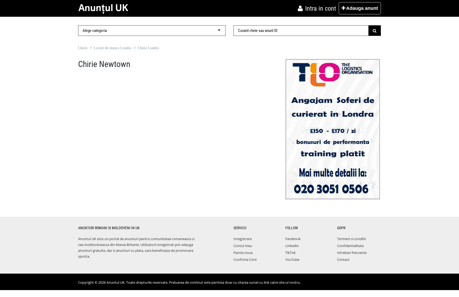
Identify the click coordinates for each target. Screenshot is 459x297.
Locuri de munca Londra (112, 48)
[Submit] (374, 30)
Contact (343, 259)
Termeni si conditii (351, 238)
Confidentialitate (350, 245)
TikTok (290, 252)
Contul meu (242, 245)
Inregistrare (242, 238)
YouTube (292, 259)
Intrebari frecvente (352, 252)
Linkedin (292, 245)
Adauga (362, 8)
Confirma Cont (245, 259)
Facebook (293, 238)
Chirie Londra (148, 48)
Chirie (82, 48)
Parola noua (243, 252)
